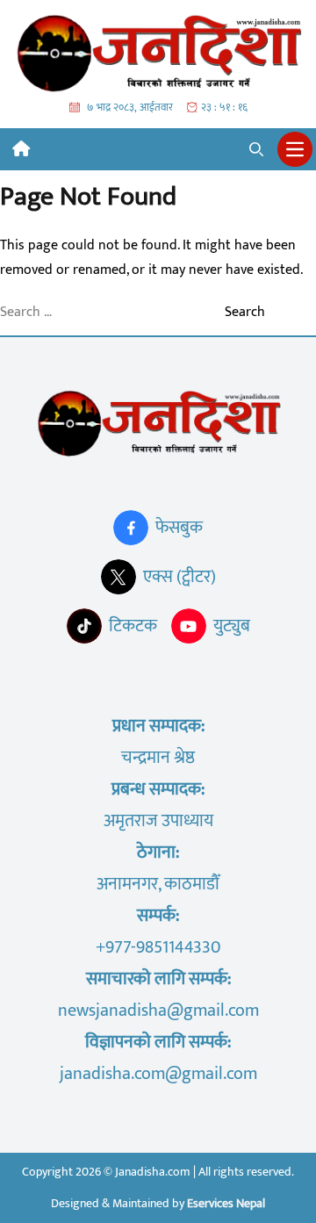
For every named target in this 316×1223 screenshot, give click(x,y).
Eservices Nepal (226, 1203)
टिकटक (133, 626)
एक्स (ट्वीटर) (179, 577)
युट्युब (231, 626)
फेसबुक (179, 528)
